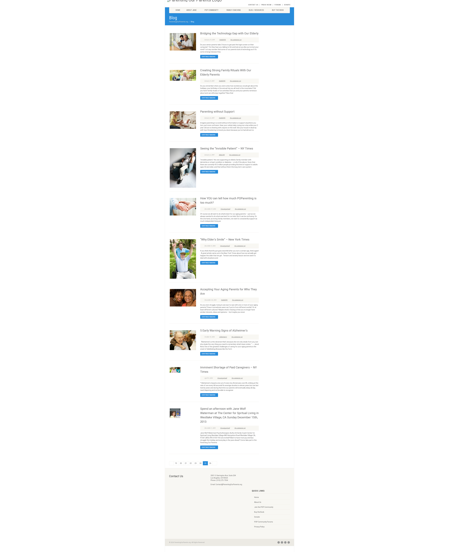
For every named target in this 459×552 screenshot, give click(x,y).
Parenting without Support (217, 111)
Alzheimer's (223, 337)
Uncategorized (225, 209)
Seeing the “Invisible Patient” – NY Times (226, 148)
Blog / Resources (256, 10)
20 (181, 463)
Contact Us (253, 5)
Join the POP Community (263, 507)
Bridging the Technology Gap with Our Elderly (229, 33)
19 (176, 463)
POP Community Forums (263, 522)
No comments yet (235, 40)
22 (191, 463)
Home (177, 10)
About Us (257, 502)
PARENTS (222, 40)
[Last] (215, 463)
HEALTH (222, 155)
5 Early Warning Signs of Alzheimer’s (224, 330)
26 (210, 463)
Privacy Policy (259, 527)
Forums (278, 5)
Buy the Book (259, 512)
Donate (287, 5)
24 (200, 463)
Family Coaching (233, 10)
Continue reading (208, 56)
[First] (171, 463)
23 (196, 463)
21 (186, 463)
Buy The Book (278, 10)
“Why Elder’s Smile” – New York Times (224, 239)
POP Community (211, 10)
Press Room (266, 5)
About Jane (191, 10)
